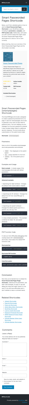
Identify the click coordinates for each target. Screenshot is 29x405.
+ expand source (7, 256)
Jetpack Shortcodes (10, 301)
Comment (5, 341)
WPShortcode (6, 2)
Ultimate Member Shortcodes (13, 322)
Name (4, 358)
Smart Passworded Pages (12, 63)
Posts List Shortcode (11, 305)
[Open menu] (26, 3)
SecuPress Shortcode (11, 309)
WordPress (22, 400)
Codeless (24, 402)
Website (4, 372)
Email (4, 365)
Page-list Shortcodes (11, 303)
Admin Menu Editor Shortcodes (14, 307)
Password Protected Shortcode (14, 312)
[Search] (24, 9)
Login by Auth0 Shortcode (12, 310)
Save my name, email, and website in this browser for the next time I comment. (14, 381)
